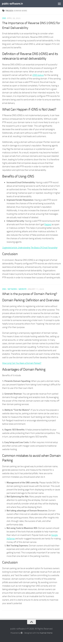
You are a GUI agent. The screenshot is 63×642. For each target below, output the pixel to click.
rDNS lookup (38, 75)
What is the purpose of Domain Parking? (29, 294)
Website (23, 289)
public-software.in (12, 3)
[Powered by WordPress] (22, 633)
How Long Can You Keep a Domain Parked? (21, 363)
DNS (4, 18)
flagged (47, 224)
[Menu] (59, 3)
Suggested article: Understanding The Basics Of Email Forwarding (29, 247)
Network (12, 289)
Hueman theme (46, 633)
